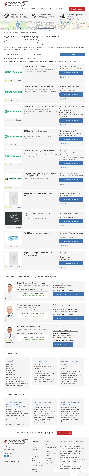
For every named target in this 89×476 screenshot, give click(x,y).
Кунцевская (69, 257)
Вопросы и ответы (51, 453)
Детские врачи (36, 452)
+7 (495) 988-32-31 (60, 8)
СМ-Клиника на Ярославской (61, 333)
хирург (31, 287)
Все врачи (35, 471)
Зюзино (75, 311)
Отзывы (18, 80)
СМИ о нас (49, 456)
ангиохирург (37, 285)
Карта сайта (49, 463)
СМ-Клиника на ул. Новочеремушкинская (65, 305)
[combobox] (16, 54)
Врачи (34, 445)
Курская (63, 159)
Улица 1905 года (66, 114)
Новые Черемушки (71, 309)
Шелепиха (64, 117)
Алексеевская (62, 337)
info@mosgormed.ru (10, 447)
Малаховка (69, 217)
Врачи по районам (37, 463)
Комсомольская (65, 157)
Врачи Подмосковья (36, 468)
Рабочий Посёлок (66, 259)
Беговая (68, 110)
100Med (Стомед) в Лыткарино (62, 283)
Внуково (68, 195)
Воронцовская (67, 311)
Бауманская (69, 155)
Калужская (61, 309)
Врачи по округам (37, 465)
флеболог (25, 287)
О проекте (49, 445)
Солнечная (77, 69)
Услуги (34, 447)
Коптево (68, 133)
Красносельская (78, 157)
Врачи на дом (36, 449)
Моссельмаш (75, 135)
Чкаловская (71, 159)
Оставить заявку (64, 433)
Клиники (34, 454)
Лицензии (49, 458)
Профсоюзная (57, 311)
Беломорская (65, 135)
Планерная (69, 176)
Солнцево (68, 69)
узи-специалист (37, 329)
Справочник (49, 451)
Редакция (48, 460)
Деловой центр (78, 114)
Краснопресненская (67, 112)
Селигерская (76, 133)
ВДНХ (69, 337)
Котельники (61, 287)
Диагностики (41, 8)
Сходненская (78, 176)
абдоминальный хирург (24, 285)
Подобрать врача (77, 9)
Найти (72, 54)
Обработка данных (9, 449)
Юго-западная (70, 90)
